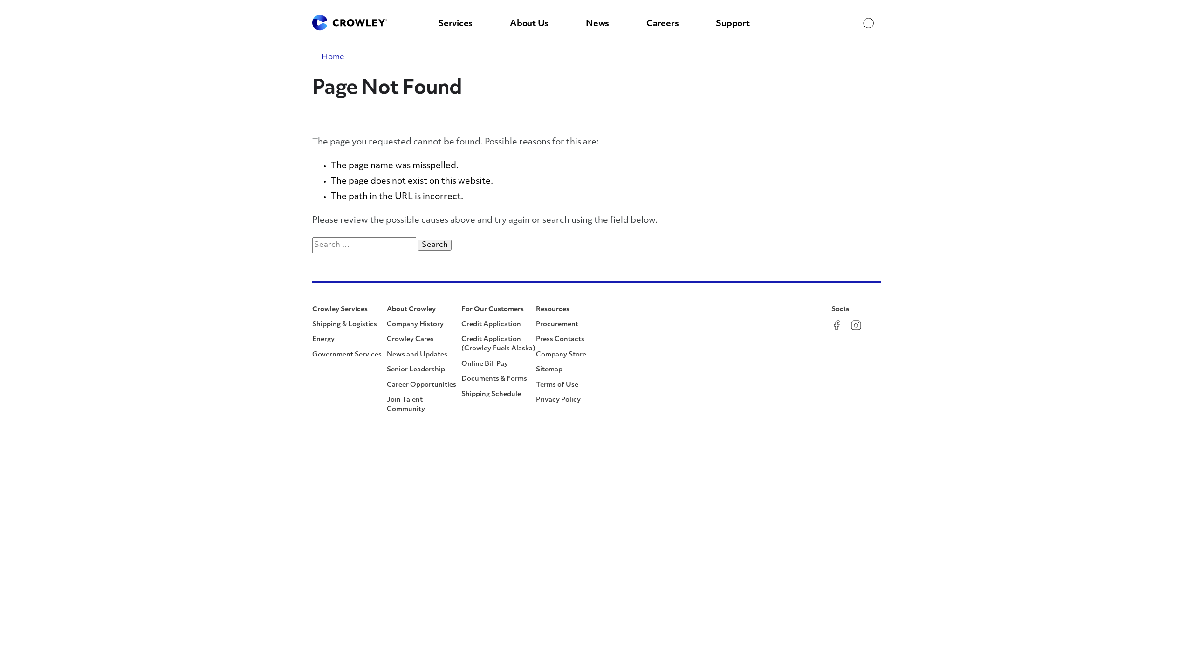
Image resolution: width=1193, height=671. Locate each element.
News (597, 24)
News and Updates (417, 354)
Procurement (557, 324)
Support (732, 24)
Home (333, 57)
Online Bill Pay (484, 364)
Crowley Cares (410, 339)
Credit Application (491, 324)
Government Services (347, 354)
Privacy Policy (558, 400)
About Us (529, 24)
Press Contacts (560, 339)
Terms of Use (557, 385)
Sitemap (549, 369)
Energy (323, 339)
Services (455, 24)
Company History (415, 324)
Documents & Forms (494, 379)
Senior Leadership (416, 369)
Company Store (561, 354)
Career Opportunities (421, 385)
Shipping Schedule (491, 394)
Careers (662, 24)
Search (437, 245)
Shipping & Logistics (344, 324)
